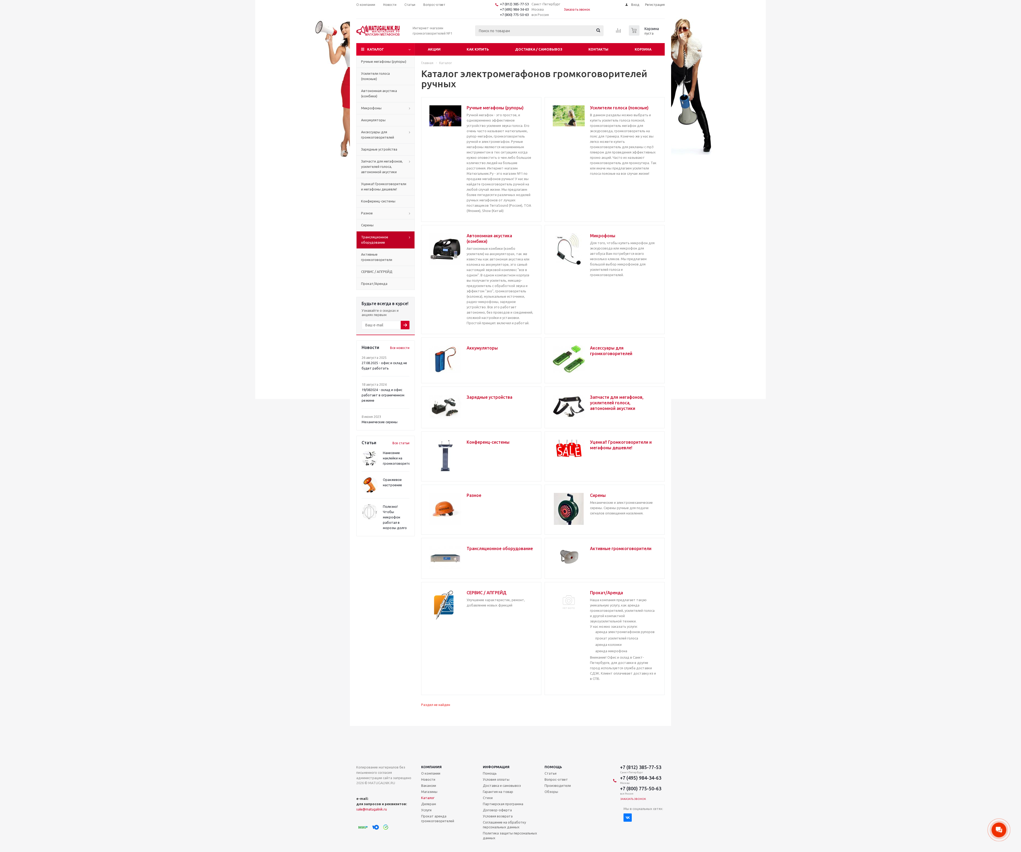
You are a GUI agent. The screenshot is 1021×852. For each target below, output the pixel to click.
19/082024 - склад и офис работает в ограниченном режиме (383, 395)
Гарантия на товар (498, 791)
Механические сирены (379, 422)
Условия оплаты (496, 779)
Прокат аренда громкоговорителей (437, 818)
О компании (430, 773)
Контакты (598, 49)
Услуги (426, 810)
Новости (428, 779)
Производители (558, 785)
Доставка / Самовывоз (538, 49)
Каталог (375, 49)
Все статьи (400, 443)
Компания (431, 767)
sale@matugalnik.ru (371, 809)
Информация (496, 767)
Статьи (550, 773)
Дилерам (428, 804)
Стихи (488, 798)
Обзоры (551, 791)
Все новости (399, 348)
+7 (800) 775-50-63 (514, 14)
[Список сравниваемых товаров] (618, 32)
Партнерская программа (503, 804)
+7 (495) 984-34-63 (514, 9)
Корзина (643, 49)
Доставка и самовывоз (502, 785)
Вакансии (428, 785)
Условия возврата (498, 816)
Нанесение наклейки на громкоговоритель (398, 458)
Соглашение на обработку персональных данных (504, 824)
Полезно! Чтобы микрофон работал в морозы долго (395, 517)
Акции (434, 49)
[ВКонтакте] (628, 817)
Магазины (429, 791)
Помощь (553, 767)
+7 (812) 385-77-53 (514, 4)
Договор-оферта (497, 810)
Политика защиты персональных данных (510, 835)
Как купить (478, 49)
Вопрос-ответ (556, 779)
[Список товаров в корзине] (644, 34)
